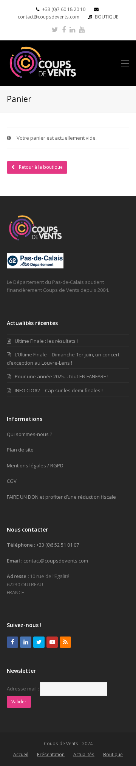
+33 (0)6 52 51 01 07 (57, 544)
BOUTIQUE (106, 17)
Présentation (51, 754)
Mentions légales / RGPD (35, 465)
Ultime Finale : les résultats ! (46, 341)
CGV (12, 481)
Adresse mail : (23, 688)
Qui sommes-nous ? (29, 434)
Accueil (20, 754)
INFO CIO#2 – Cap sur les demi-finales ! (59, 390)
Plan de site (20, 449)
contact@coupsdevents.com (48, 17)
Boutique (113, 754)
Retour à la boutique (40, 167)
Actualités (83, 754)
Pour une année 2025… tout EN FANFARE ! (61, 376)
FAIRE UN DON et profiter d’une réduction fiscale (61, 496)
